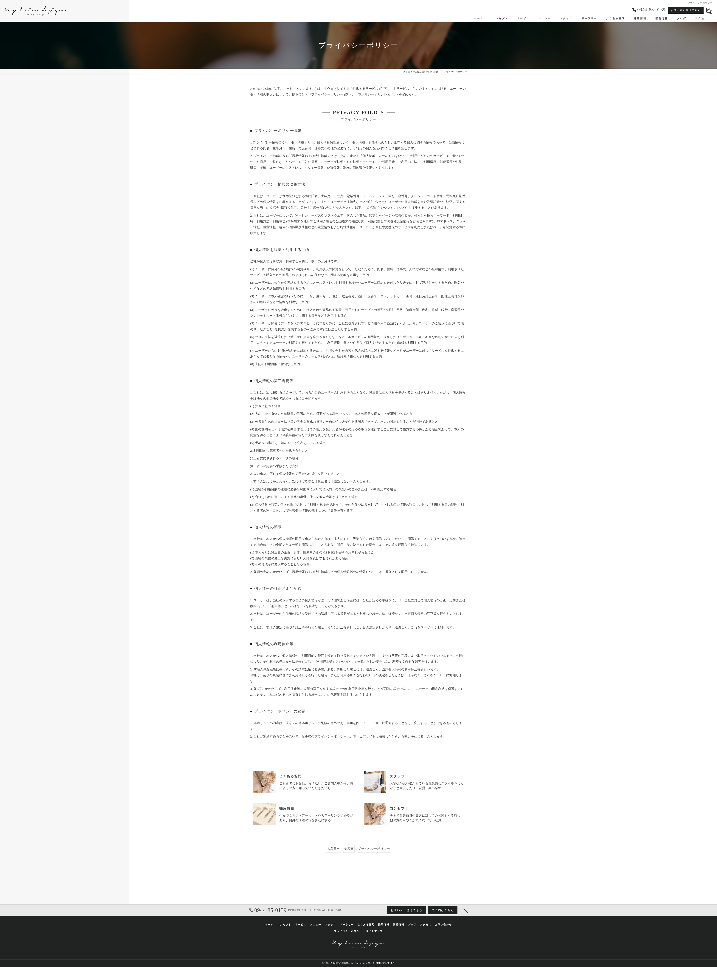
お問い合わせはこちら (686, 10)
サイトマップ (374, 931)
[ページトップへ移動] (464, 910)
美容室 (349, 849)
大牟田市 (333, 849)
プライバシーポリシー (374, 849)
